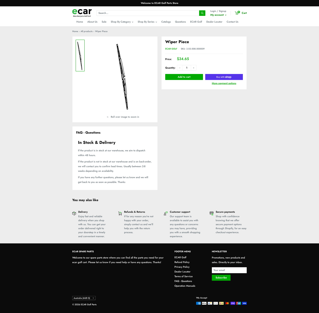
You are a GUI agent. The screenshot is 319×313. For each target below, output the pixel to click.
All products (87, 31)
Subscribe (221, 277)
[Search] (202, 13)
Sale (104, 22)
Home (79, 22)
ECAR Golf (196, 22)
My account (217, 15)
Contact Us (232, 22)
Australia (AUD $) (82, 298)
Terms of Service (183, 276)
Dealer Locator (214, 22)
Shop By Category (121, 22)
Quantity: (170, 68)
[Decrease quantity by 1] (179, 67)
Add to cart (184, 77)
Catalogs (166, 22)
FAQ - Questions (183, 281)
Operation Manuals (184, 286)
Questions (180, 22)
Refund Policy (181, 262)
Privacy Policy (181, 267)
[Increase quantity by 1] (193, 67)
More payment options (224, 83)
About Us (92, 22)
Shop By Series (146, 22)
